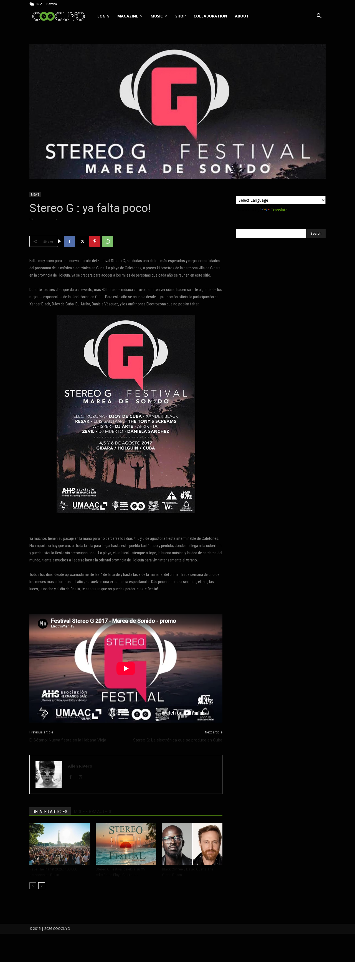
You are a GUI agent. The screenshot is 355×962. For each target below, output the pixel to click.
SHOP (180, 16)
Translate (279, 209)
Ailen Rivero (44, 219)
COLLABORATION (210, 16)
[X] (82, 241)
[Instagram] (82, 777)
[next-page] (41, 885)
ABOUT (242, 16)
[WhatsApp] (107, 241)
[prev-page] (32, 885)
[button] (319, 16)
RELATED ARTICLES (50, 811)
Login (103, 16)
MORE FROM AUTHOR (93, 811)
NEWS (35, 194)
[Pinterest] (94, 241)
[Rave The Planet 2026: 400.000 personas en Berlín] (59, 844)
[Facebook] (69, 241)
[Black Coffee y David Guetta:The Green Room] (192, 844)
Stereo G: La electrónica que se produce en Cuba (177, 740)
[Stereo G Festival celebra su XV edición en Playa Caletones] (126, 844)
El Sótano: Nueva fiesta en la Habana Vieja (67, 740)
